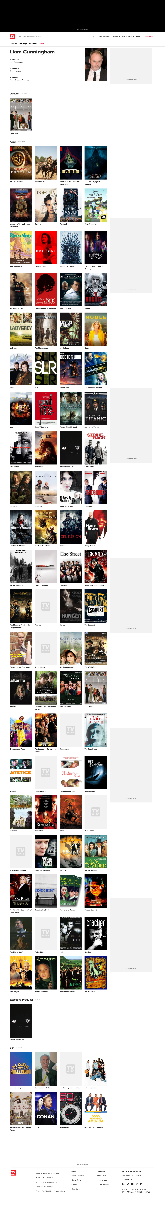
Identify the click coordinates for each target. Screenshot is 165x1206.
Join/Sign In (149, 36)
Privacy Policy (102, 1175)
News (138, 36)
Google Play (136, 1175)
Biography (32, 44)
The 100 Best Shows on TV (46, 1182)
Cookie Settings (103, 1184)
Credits (41, 44)
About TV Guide (78, 1175)
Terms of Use (102, 1180)
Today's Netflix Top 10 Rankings (48, 1173)
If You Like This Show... (45, 1178)
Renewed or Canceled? (45, 1187)
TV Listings (23, 44)
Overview (13, 44)
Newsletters (76, 1180)
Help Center (76, 1189)
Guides (115, 36)
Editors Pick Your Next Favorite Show (50, 1191)
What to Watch (127, 36)
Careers (75, 1184)
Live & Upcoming (104, 36)
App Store (126, 1175)
